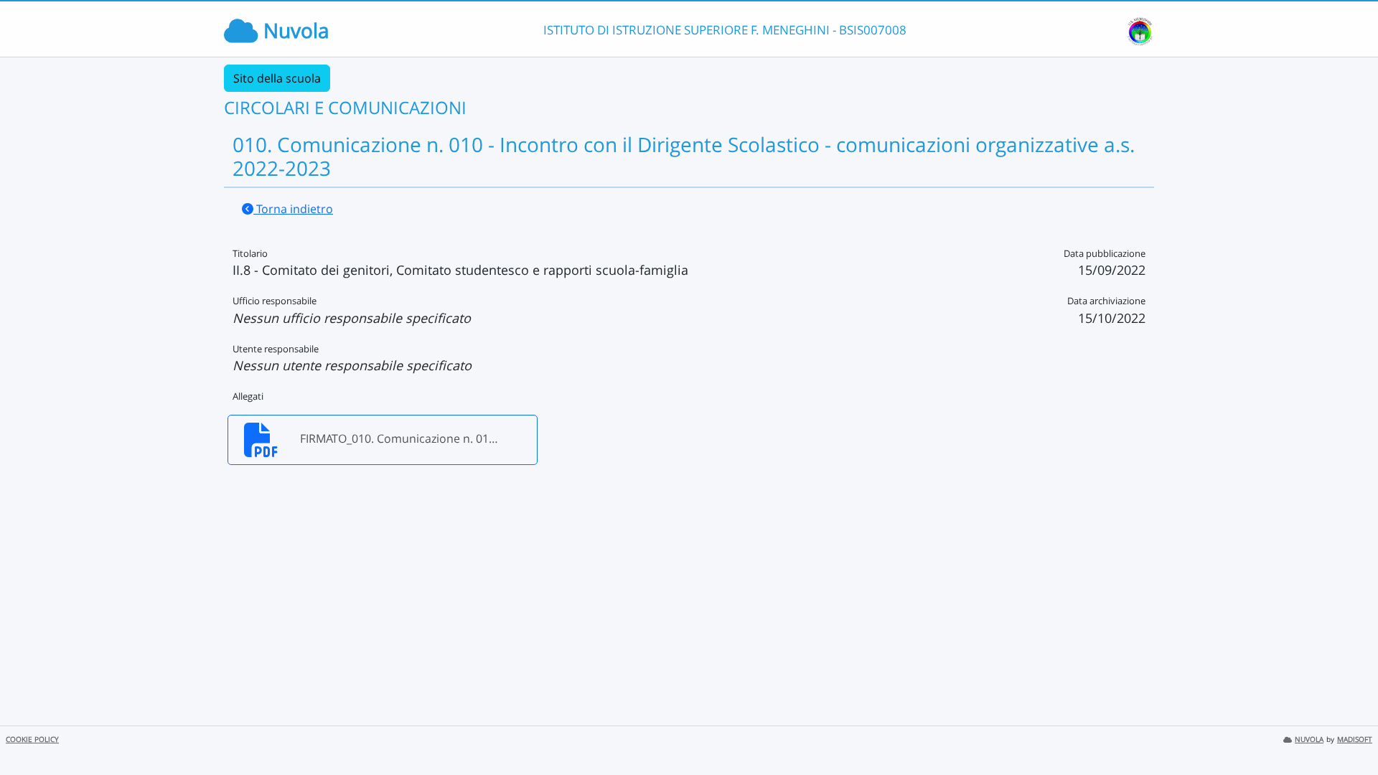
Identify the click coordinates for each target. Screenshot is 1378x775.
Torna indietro (293, 209)
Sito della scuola (277, 78)
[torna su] (1349, 731)
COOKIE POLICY (32, 739)
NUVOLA (1309, 739)
